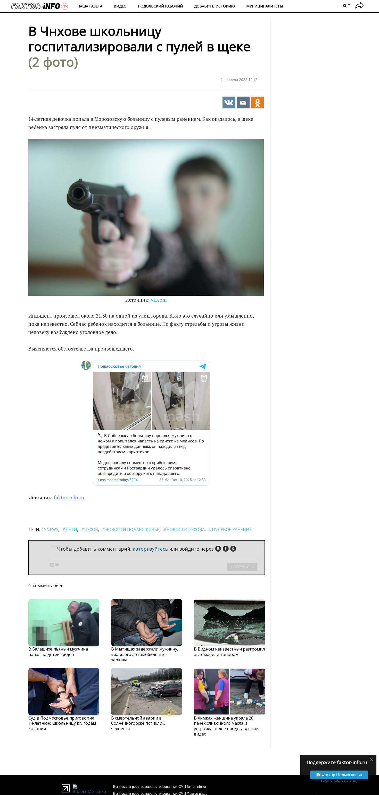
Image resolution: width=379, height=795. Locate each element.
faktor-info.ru (69, 497)
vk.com (159, 300)
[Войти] (359, 6)
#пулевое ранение (230, 529)
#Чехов (89, 529)
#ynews (49, 529)
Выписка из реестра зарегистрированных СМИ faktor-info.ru (159, 787)
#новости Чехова (184, 529)
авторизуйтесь (150, 549)
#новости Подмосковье (130, 529)
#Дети (69, 529)
